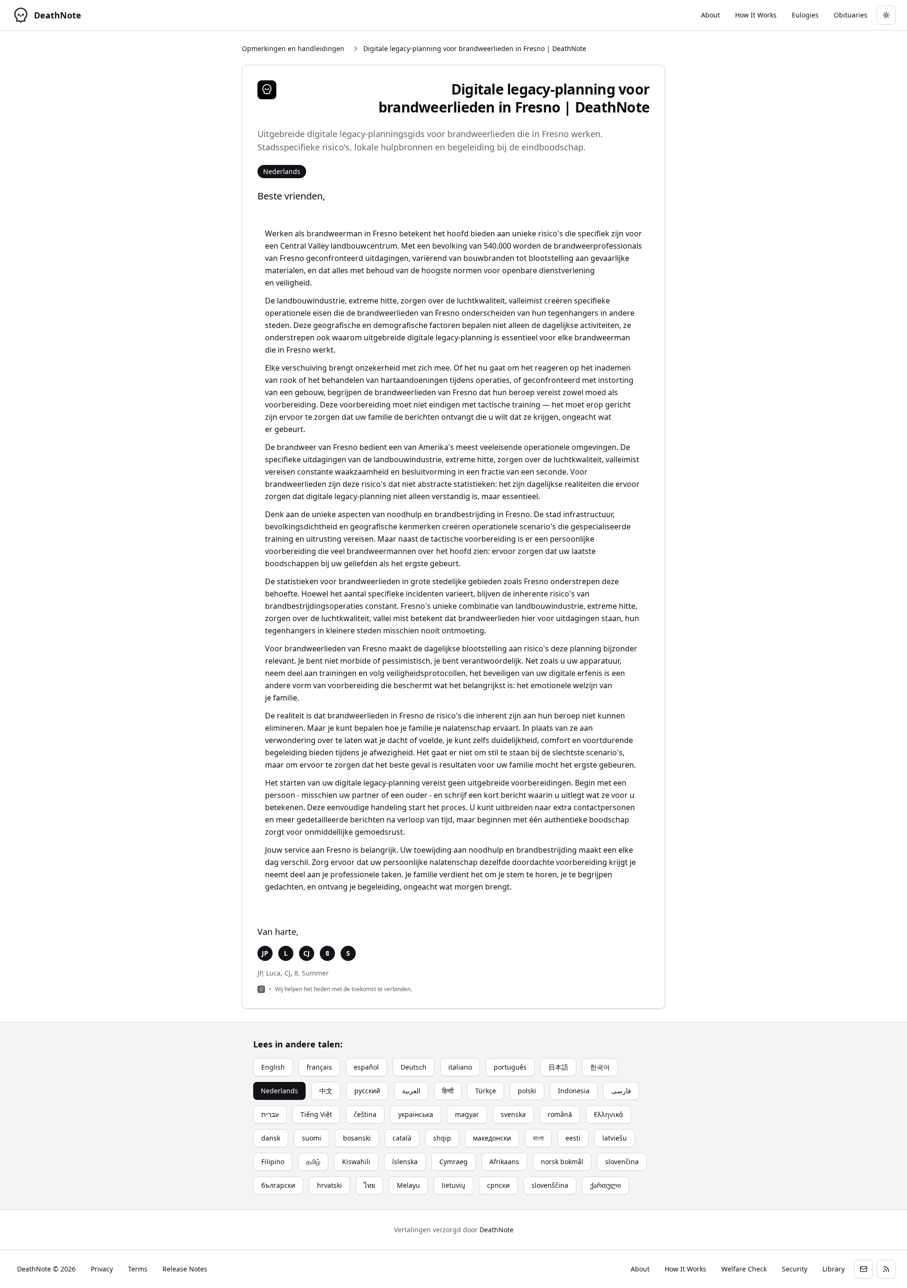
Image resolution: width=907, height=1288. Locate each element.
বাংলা (538, 1137)
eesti (573, 1137)
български (278, 1185)
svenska (513, 1114)
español (366, 1067)
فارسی (621, 1090)
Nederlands (279, 1090)
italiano (460, 1067)
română (560, 1114)
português (510, 1067)
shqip (442, 1137)
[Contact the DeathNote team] (863, 1269)
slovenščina (549, 1185)
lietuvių (453, 1185)
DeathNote (496, 1229)
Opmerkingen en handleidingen (293, 48)
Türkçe (485, 1090)
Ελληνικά (608, 1114)
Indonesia (574, 1090)
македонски (492, 1137)
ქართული (605, 1185)
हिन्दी (448, 1090)
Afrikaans (504, 1161)
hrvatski (329, 1185)
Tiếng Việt (316, 1114)
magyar (467, 1114)
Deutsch (414, 1067)
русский (367, 1090)
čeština (365, 1114)
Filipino (272, 1161)
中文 (326, 1090)
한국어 (600, 1067)
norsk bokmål (562, 1161)
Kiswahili (356, 1161)
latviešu (614, 1137)
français (319, 1067)
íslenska (405, 1161)
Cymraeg (453, 1161)
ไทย (369, 1185)
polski (527, 1090)
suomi (311, 1137)
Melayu (408, 1185)
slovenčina (622, 1161)
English (273, 1067)
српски (498, 1185)
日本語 (558, 1067)
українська (415, 1114)
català (402, 1137)
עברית (270, 1114)
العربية (411, 1090)
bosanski (357, 1137)
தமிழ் (313, 1161)
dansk (270, 1137)
